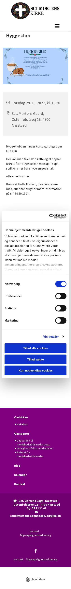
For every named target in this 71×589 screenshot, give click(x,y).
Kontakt (19, 484)
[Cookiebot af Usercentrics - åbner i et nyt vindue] (50, 216)
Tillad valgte (35, 359)
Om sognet (21, 433)
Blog (17, 465)
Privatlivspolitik (21, 569)
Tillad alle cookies (35, 348)
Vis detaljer (51, 336)
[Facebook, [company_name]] (35, 551)
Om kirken (21, 417)
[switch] (60, 296)
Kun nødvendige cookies (36, 370)
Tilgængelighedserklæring (35, 535)
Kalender (20, 475)
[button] (35, 26)
